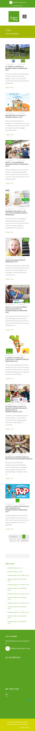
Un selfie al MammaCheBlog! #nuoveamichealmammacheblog (18, 458)
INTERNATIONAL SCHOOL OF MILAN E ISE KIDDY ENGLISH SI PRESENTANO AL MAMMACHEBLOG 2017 (16, 409)
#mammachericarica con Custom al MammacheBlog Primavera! (16, 213)
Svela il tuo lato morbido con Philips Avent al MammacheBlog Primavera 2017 (16, 309)
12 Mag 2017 (9, 160)
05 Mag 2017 (9, 504)
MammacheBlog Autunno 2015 (18, 594)
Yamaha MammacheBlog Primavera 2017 (15, 261)
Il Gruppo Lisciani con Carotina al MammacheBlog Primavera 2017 (17, 359)
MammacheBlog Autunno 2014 (18, 603)
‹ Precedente (13, 536)
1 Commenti (21, 404)
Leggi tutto (9, 87)
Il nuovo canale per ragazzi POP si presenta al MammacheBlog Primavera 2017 (17, 508)
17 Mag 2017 (9, 64)
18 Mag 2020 (13, 699)
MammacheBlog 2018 (15, 571)
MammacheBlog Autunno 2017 (18, 575)
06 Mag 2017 (9, 455)
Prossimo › (24, 540)
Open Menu (24, 16)
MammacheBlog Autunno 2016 (18, 584)
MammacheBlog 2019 (15, 568)
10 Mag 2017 (9, 209)
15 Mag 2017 (9, 113)
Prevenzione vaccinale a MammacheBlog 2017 (15, 116)
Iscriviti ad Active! (17, 5)
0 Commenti (21, 64)
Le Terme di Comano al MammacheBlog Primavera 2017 (16, 68)
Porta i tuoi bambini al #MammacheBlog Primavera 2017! (16, 164)
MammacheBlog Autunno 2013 (18, 612)
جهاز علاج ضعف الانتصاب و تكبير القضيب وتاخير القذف (18, 696)
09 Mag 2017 (9, 305)
